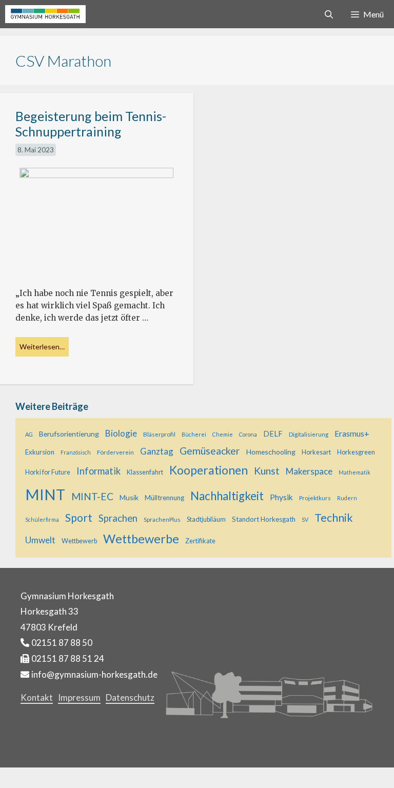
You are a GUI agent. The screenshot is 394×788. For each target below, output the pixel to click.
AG (29, 434)
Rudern (347, 498)
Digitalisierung (308, 434)
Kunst (267, 471)
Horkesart (316, 452)
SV (305, 519)
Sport (78, 517)
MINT (45, 494)
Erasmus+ (351, 433)
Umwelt (40, 540)
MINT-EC (92, 496)
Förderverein (115, 452)
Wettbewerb (79, 541)
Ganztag (156, 451)
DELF (273, 433)
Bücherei (194, 434)
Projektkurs (315, 497)
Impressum (79, 697)
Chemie (222, 434)
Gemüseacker (210, 451)
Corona (248, 434)
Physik (281, 497)
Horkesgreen (356, 452)
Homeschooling (271, 451)
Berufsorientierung (69, 433)
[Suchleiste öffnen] (329, 14)
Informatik (98, 471)
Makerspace (309, 471)
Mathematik (354, 472)
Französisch (76, 452)
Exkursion (39, 452)
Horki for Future (47, 472)
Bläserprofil (159, 434)
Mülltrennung (164, 498)
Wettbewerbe (141, 538)
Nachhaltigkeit (227, 496)
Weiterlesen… (42, 346)
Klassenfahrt (145, 472)
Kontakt (37, 697)
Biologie (121, 433)
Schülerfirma (42, 519)
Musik (129, 497)
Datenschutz (130, 697)
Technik (333, 517)
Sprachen (117, 518)
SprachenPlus (162, 519)
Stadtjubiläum (206, 519)
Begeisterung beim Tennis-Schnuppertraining (90, 123)
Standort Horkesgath (264, 519)
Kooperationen (208, 470)
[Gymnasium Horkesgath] (45, 14)
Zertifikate (200, 541)
